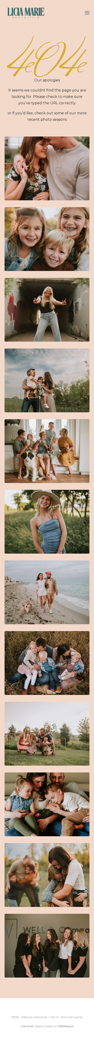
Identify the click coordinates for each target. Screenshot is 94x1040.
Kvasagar (47, 380)
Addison (47, 522)
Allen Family (47, 451)
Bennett (47, 804)
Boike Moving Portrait (47, 239)
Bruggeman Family (47, 734)
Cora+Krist (27, 1026)
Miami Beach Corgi (47, 592)
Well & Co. (47, 946)
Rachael (47, 310)
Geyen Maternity (47, 168)
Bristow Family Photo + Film (47, 875)
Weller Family (47, 663)
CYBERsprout (65, 1026)
